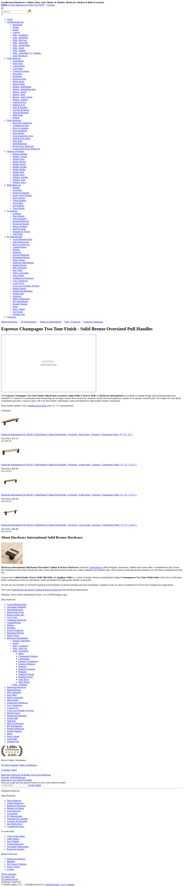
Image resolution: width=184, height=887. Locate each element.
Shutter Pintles (19, 169)
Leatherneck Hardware (23, 278)
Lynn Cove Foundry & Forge (26, 286)
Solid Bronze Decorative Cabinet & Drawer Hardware (36, 590)
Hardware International (23, 262)
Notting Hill (18, 293)
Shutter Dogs (19, 159)
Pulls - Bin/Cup (20, 40)
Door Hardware (14, 800)
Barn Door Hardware (22, 123)
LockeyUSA (18, 283)
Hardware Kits (19, 79)
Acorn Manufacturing (22, 239)
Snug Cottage (19, 309)
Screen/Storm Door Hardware (26, 149)
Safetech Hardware (15, 728)
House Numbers (20, 226)
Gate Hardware (14, 811)
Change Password (15, 844)
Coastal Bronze (20, 247)
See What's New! (15, 824)
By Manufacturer (14, 816)
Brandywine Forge (15, 612)
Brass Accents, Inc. (21, 244)
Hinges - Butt (19, 94)
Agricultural (18, 61)
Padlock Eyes (19, 105)
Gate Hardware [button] (14, 58)
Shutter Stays (19, 174)
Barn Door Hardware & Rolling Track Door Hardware (26, 775)
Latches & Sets (19, 102)
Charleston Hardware (16, 620)
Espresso (22, 666)
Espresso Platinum (26, 664)
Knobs (16, 30)
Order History (13, 839)
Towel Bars (18, 203)
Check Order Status (16, 836)
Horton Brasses (20, 265)
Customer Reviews (15, 826)
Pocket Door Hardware (23, 146)
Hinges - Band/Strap (22, 86)
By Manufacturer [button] (14, 237)
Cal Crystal (12, 617)
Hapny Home (19, 260)
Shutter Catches (20, 156)
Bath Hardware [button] (14, 185)
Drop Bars (17, 74)
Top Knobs (18, 312)
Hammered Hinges (21, 257)
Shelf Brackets (19, 229)
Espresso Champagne (28, 661)
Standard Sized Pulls (37, 405)
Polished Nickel (25, 677)
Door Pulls (17, 141)
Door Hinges (18, 133)
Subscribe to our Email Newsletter (16, 780)
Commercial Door (21, 125)
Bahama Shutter (20, 154)
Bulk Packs (18, 63)
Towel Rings (18, 205)
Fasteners (17, 213)
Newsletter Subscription (18, 846)
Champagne (23, 659)
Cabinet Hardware (15, 803)
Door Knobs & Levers (23, 136)
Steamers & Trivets (21, 231)
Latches (16, 32)
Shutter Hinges (19, 162)
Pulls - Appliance (20, 35)
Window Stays (19, 182)
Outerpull (17, 296)
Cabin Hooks (19, 66)
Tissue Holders (19, 200)
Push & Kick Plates (21, 138)
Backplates (18, 24)
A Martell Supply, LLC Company (59, 884)
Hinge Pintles (19, 84)
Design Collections (21, 640)
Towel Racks (19, 208)
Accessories (12, 813)
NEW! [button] (10, 19)
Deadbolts (17, 76)
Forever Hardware (21, 255)
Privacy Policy (13, 866)
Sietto (15, 306)
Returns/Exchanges (15, 849)
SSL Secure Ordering (16, 864)
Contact (10, 869)
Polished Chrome (26, 674)
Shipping (11, 861)
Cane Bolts (18, 68)
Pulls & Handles (20, 107)
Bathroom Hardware (16, 806)
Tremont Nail (19, 314)
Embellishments (20, 143)
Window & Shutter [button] (15, 151)
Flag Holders (18, 216)
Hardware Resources (16, 687)
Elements (17, 252)
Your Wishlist (13, 841)
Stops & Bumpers (21, 112)
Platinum (22, 671)
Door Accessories (21, 128)
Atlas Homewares (21, 242)
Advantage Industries (16, 607)
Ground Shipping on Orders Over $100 (22, 5)
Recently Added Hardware (13, 777)
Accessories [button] (12, 211)
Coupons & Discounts (17, 821)
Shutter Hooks (19, 164)
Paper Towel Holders (22, 195)
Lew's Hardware (20, 280)
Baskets (16, 187)
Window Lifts (19, 180)
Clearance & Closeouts (17, 818)
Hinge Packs (18, 81)
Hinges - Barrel (20, 92)
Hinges (16, 27)
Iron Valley (18, 270)
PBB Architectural (21, 299)
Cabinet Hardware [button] (15, 22)
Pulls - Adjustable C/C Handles (27, 53)
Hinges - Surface (20, 99)
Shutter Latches (20, 167)
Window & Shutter (15, 808)
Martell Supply (19, 288)
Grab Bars (17, 190)
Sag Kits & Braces (21, 110)
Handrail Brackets (21, 221)
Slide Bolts (18, 115)
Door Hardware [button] (14, 120)
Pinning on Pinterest (16, 859)
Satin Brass (23, 679)
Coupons (51, 5)
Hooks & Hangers (21, 193)
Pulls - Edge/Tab (20, 43)
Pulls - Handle (19, 50)
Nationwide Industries (23, 291)
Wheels (16, 118)
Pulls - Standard (20, 684)
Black (21, 653)
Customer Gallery (9, 770)
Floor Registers (19, 218)
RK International (20, 301)
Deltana (16, 249)
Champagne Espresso (28, 656)
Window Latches (20, 177)
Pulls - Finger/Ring (21, 45)
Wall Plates (18, 234)
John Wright (18, 275)
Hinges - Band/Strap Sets (24, 89)
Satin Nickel (24, 682)
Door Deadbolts (20, 130)
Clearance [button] (11, 317)
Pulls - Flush (18, 48)
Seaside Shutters (20, 304)
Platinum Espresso (26, 669)
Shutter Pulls (18, 172)
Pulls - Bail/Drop (20, 37)
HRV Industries (20, 268)
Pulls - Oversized (20, 651)
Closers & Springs (21, 71)
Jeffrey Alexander (21, 273)
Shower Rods (19, 198)
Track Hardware (20, 55)
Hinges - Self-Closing (22, 97)
